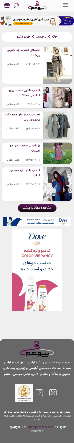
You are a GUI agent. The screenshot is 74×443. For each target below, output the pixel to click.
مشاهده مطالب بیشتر (37, 208)
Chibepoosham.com (40, 427)
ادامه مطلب (13, 64)
